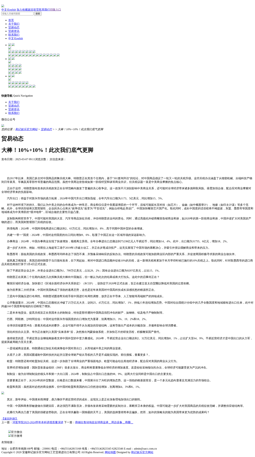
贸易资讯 (13, 31)
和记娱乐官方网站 (26, 129)
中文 (4, 9)
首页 (11, 20)
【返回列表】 (9, 418)
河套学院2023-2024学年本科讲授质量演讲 (37, 422)
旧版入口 (55, 9)
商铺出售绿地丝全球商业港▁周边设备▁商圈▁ (104, 422)
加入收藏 (22, 9)
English (12, 9)
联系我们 (44, 9)
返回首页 (33, 9)
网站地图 (110, 452)
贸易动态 (13, 27)
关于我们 (13, 23)
